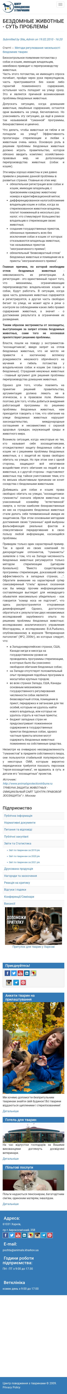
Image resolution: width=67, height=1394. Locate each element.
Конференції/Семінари (19, 896)
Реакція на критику (17, 882)
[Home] (16, 7)
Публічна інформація (18, 815)
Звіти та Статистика (17, 843)
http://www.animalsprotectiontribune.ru (27, 783)
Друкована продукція (18, 868)
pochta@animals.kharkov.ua (21, 1250)
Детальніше (11, 1111)
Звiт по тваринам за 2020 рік (24, 856)
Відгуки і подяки (15, 889)
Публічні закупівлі (16, 836)
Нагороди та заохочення (20, 876)
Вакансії (9, 903)
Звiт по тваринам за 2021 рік (24, 862)
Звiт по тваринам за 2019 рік (24, 850)
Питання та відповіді (18, 829)
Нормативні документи (19, 822)
